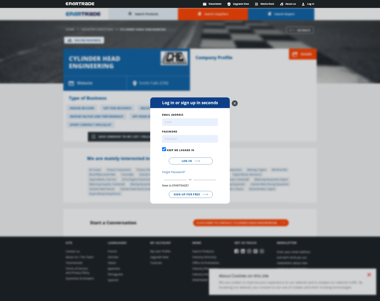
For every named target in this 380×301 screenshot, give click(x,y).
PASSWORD (169, 132)
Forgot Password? (173, 172)
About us (290, 4)
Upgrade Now (238, 4)
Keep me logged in (180, 150)
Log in (187, 161)
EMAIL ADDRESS (172, 115)
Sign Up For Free (187, 194)
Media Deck (264, 4)
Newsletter (212, 4)
